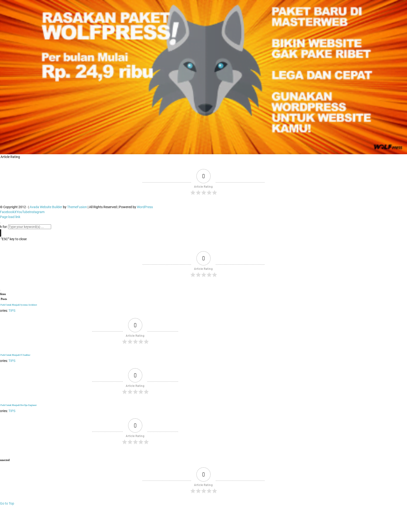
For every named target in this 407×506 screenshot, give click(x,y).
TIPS (11, 411)
